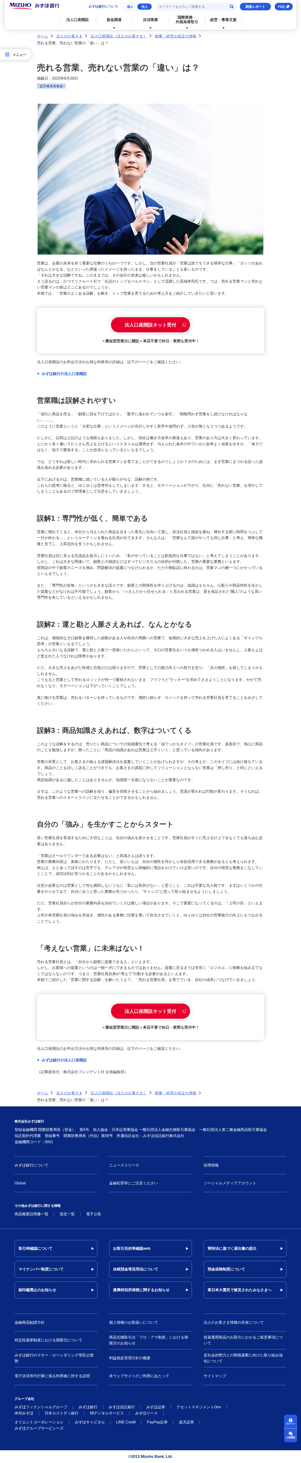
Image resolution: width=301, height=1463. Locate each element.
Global (20, 1183)
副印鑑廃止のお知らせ (37, 1290)
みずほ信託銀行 (122, 1407)
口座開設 (290, 1437)
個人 (130, 6)
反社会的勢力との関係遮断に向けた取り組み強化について (243, 1358)
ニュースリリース (124, 1165)
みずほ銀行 (88, 1407)
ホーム (42, 36)
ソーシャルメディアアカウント (230, 1183)
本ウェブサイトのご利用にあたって (139, 1376)
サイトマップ (215, 1376)
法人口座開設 (77, 20)
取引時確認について (35, 1248)
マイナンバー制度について (41, 1269)
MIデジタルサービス (107, 1413)
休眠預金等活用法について (135, 1269)
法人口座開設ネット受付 (150, 324)
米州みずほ (24, 1413)
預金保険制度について (226, 1269)
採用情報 (211, 1165)
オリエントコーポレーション (39, 1422)
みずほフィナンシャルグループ (41, 1407)
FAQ (281, 6)
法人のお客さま (69, 36)
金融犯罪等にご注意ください (133, 1183)
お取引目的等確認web (131, 1248)
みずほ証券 (155, 1407)
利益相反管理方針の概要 (129, 1358)
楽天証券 (186, 1422)
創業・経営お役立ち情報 (175, 36)
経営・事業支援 (223, 20)
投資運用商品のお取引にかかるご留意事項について (243, 1340)
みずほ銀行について (103, 6)
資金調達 (114, 20)
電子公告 (93, 1214)
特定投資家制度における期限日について (48, 1340)
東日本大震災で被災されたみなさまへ (240, 1290)
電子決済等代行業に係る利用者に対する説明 (52, 1376)
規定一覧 (67, 1214)
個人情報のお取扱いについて (133, 1322)
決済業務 (150, 20)
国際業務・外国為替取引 (187, 19)
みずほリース (146, 1413)
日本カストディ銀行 (62, 1413)
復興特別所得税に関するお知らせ (141, 1290)
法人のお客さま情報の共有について (234, 1322)
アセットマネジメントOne (198, 1407)
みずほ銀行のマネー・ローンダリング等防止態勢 (54, 1358)
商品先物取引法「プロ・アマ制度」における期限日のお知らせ (148, 1340)
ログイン (290, 1423)
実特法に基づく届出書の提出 (232, 1248)
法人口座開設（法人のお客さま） (119, 36)
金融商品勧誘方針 (30, 1322)
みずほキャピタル (90, 1422)
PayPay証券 (157, 1422)
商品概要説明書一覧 (31, 1214)
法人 (144, 6)
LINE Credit (126, 1422)
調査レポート (255, 6)
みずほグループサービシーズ (39, 1428)
